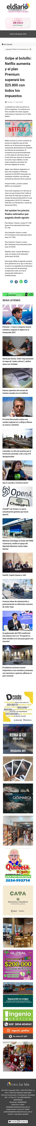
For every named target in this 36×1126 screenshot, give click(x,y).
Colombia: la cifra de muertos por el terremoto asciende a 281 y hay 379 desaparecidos (16, 454)
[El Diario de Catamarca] (18, 8)
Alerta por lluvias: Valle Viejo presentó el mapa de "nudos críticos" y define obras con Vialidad (17, 361)
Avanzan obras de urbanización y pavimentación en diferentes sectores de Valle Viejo (17, 604)
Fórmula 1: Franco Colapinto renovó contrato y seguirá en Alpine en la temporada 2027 (16, 329)
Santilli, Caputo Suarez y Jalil (14, 575)
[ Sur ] (28, 26)
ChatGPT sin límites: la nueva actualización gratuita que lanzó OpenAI (15, 511)
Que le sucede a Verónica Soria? (15, 483)
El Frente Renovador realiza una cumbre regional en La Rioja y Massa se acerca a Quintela (17, 422)
